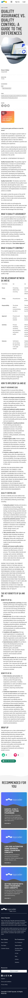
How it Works (4, 942)
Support (3, 978)
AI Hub (16, 953)
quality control (13, 95)
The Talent (3, 945)
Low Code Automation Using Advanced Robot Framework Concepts (14, 849)
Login (24, 2)
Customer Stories (5, 948)
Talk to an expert (14, 971)
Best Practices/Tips (7, 88)
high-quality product (13, 97)
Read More (7, 823)
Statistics (17, 962)
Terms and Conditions (6, 981)
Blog (16, 956)
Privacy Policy (4, 984)
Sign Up (17, 2)
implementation (5, 97)
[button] (11, 2)
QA (2, 86)
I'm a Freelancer (18, 942)
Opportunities (18, 945)
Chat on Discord (9, 761)
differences (19, 95)
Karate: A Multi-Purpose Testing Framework (12, 811)
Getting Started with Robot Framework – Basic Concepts (14, 886)
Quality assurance (5, 95)
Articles (17, 959)
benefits (24, 95)
